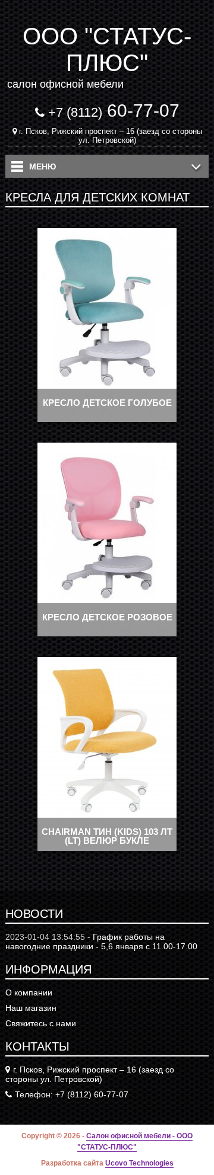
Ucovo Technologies (139, 1163)
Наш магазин (30, 1008)
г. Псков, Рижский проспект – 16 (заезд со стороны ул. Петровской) (110, 136)
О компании (28, 992)
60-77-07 (114, 110)
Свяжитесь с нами (40, 1023)
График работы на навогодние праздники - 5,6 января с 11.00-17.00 (101, 941)
